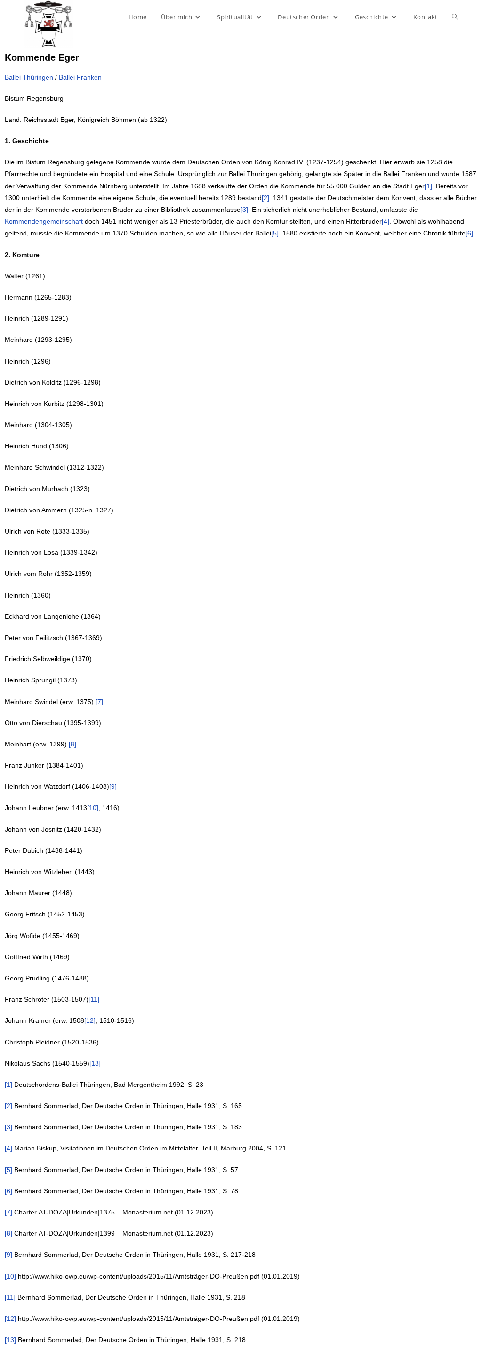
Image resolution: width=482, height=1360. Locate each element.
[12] (90, 1020)
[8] (72, 744)
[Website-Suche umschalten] (455, 17)
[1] (428, 186)
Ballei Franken (80, 77)
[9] (113, 786)
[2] (265, 198)
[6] (469, 233)
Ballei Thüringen (29, 77)
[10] (92, 807)
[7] (99, 701)
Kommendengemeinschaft (44, 221)
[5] (275, 233)
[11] (93, 999)
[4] (385, 221)
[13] (95, 1063)
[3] (244, 209)
